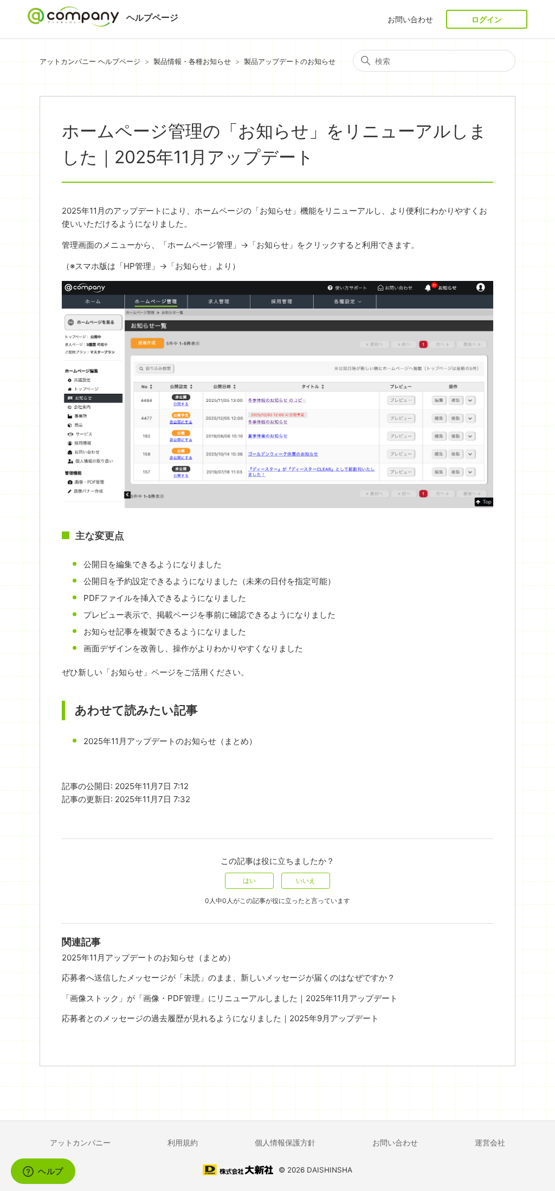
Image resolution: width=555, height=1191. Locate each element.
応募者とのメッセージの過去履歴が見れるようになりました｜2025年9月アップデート (220, 1018)
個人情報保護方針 (285, 1142)
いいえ (305, 880)
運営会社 (490, 1142)
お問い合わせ (410, 19)
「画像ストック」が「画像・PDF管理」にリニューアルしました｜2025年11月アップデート (230, 998)
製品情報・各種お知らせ (192, 61)
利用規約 (182, 1142)
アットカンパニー (80, 1142)
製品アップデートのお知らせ (289, 61)
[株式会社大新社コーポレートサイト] (238, 1171)
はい (249, 880)
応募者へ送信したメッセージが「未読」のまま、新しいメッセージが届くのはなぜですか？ (228, 977)
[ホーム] (74, 23)
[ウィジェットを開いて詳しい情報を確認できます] (43, 1172)
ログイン (487, 19)
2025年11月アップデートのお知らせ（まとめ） (170, 741)
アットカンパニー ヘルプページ (90, 61)
